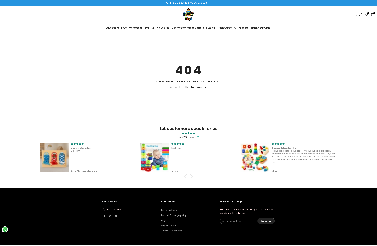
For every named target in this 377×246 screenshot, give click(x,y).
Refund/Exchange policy (173, 215)
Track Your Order (261, 27)
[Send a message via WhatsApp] (4, 229)
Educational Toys (116, 27)
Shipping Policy (168, 225)
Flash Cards (224, 27)
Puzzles (210, 27)
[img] (188, 133)
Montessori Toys (139, 27)
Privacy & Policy (169, 210)
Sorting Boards (160, 27)
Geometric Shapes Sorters (188, 27)
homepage (198, 87)
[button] (186, 176)
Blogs (164, 220)
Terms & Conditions (171, 230)
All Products (241, 27)
